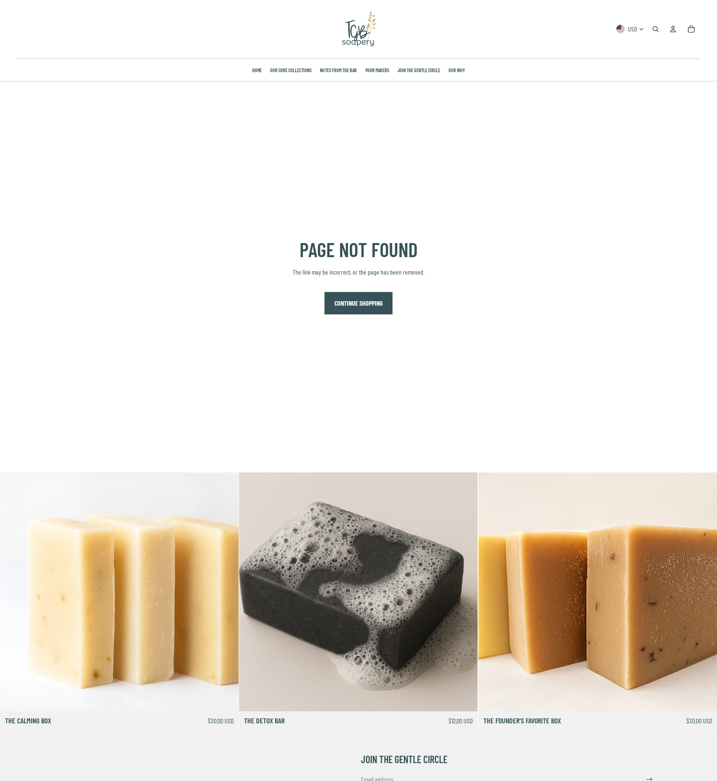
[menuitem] (257, 70)
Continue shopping (358, 303)
